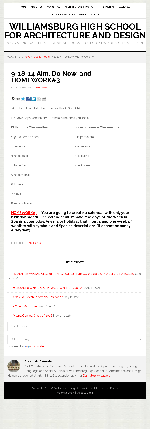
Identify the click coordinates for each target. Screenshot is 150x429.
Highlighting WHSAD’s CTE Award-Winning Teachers (48, 287)
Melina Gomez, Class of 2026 (32, 315)
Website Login (85, 392)
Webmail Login (65, 392)
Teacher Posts (34, 243)
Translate (37, 346)
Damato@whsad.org (97, 375)
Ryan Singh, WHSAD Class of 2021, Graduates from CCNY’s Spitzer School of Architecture (73, 273)
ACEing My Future (25, 306)
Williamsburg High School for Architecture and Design (75, 31)
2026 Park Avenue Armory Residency (38, 297)
